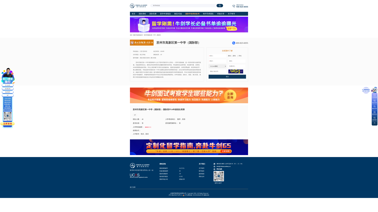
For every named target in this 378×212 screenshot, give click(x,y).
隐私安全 (206, 195)
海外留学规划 (163, 176)
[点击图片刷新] (235, 71)
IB (180, 171)
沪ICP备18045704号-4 (175, 195)
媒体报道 (201, 174)
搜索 (219, 5)
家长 (234, 56)
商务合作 (201, 176)
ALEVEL (182, 168)
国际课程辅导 (163, 168)
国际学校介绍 (163, 179)
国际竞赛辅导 (163, 174)
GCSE (181, 176)
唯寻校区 (201, 171)
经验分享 (182, 179)
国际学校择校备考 (138, 35)
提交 (227, 76)
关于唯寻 (201, 168)
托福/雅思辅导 (163, 171)
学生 (240, 56)
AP (135, 115)
